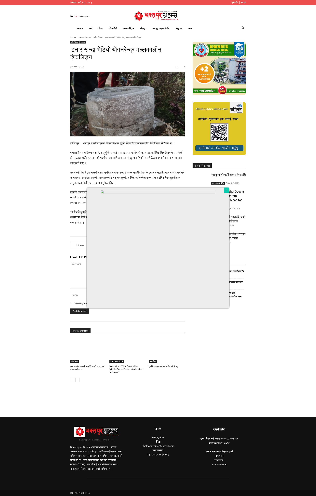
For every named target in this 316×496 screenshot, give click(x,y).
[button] (243, 27)
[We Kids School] (158, 400)
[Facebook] (227, 16)
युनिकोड (234, 2)
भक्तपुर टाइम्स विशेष (218, 183)
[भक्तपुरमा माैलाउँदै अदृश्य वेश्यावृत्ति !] (201, 178)
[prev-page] (72, 380)
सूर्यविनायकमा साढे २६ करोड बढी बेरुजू (163, 366)
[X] (226, 190)
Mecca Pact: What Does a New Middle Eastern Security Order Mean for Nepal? (126, 369)
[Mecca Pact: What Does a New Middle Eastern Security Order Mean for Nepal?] (127, 350)
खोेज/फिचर (98, 37)
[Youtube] (243, 16)
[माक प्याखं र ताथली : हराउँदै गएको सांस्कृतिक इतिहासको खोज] (88, 350)
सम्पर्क (243, 2)
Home (73, 37)
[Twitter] (238, 16)
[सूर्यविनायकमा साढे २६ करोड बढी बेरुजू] (167, 350)
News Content (85, 37)
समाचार (82, 42)
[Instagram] (232, 16)
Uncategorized (116, 361)
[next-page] (77, 380)
